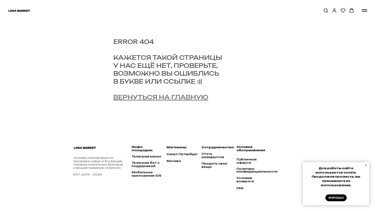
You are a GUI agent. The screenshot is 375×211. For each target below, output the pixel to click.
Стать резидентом (213, 155)
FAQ (240, 188)
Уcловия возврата (245, 179)
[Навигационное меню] (364, 10)
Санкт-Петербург (182, 154)
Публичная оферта (246, 161)
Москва (174, 161)
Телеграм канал (146, 156)
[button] (325, 10)
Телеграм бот (144, 162)
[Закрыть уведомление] (366, 165)
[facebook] (280, 149)
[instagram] (295, 149)
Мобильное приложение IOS (146, 174)
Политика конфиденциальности (257, 170)
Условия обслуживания (251, 148)
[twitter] (287, 149)
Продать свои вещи (214, 165)
